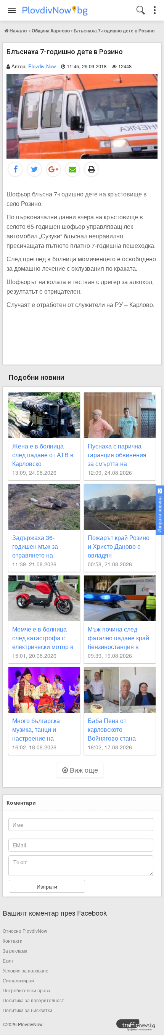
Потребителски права (26, 990)
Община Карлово (51, 30)
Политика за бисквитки (27, 1010)
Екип (8, 960)
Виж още (83, 770)
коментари (21, 802)
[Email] (72, 169)
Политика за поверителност (33, 1000)
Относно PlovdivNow (25, 930)
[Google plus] (53, 169)
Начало (18, 30)
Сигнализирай (18, 980)
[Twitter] (34, 169)
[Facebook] (15, 169)
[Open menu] (11, 11)
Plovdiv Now (42, 66)
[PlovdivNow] (138, 1027)
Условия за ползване (25, 970)
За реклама (15, 950)
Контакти (13, 940)
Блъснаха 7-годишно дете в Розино (114, 30)
